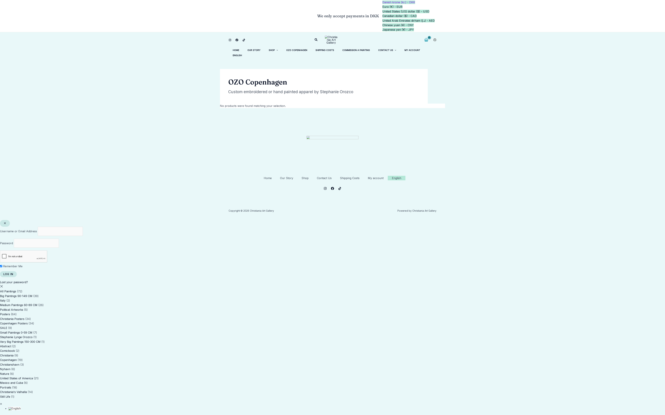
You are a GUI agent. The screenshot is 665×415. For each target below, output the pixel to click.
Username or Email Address (18, 231)
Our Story (286, 178)
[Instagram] (230, 40)
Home (268, 178)
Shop (305, 178)
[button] (316, 40)
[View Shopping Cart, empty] (426, 40)
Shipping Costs (350, 178)
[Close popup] (5, 223)
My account (376, 178)
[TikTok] (243, 40)
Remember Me (12, 266)
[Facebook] (237, 40)
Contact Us (324, 178)
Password (6, 243)
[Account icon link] (434, 39)
